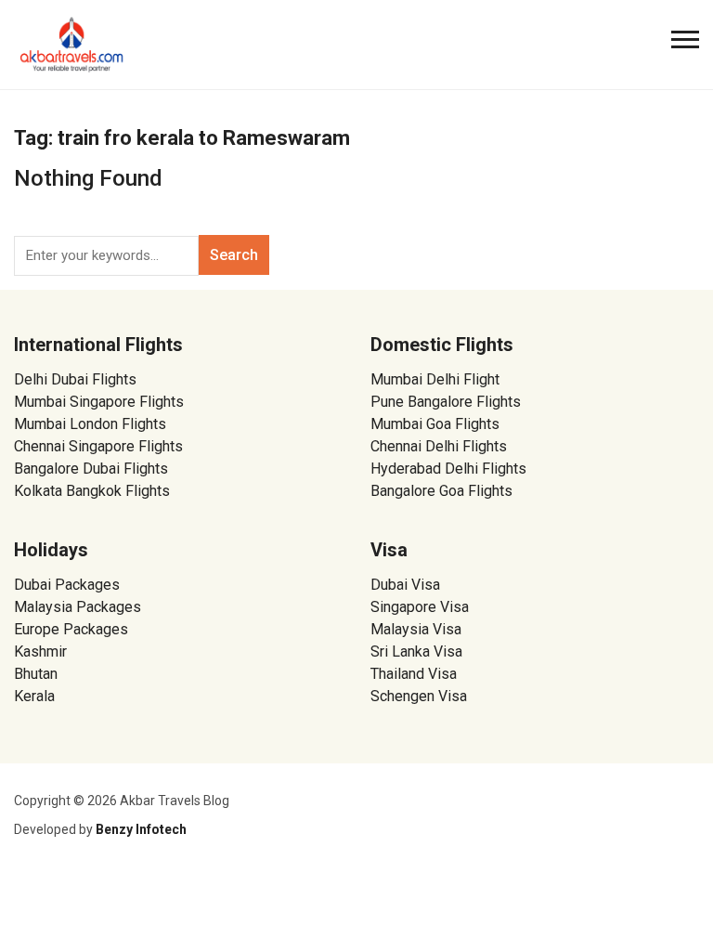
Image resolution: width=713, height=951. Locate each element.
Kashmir (40, 651)
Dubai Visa (405, 584)
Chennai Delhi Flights (438, 446)
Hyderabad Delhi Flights (448, 468)
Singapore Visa (419, 607)
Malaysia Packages (77, 607)
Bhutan (36, 674)
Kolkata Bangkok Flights (92, 491)
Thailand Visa (413, 674)
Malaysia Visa (415, 629)
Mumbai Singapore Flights (99, 401)
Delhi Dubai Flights (75, 379)
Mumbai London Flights (90, 424)
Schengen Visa (418, 696)
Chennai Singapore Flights (98, 446)
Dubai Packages (67, 584)
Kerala (34, 696)
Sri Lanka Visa (418, 651)
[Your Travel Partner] (72, 43)
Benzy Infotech (141, 829)
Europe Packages (71, 629)
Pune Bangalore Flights (445, 401)
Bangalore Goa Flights (441, 491)
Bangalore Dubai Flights (91, 468)
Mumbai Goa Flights (434, 424)
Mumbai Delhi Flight (434, 379)
